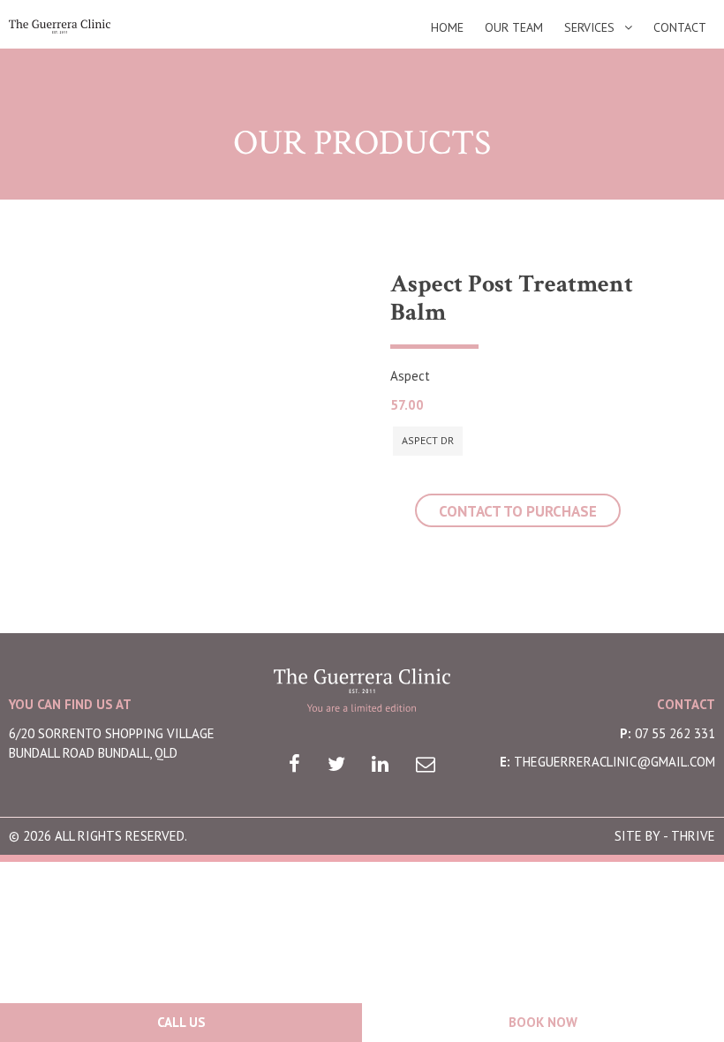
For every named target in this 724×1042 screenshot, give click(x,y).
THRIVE (693, 835)
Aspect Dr (428, 440)
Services (589, 27)
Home (447, 27)
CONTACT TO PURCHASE (518, 511)
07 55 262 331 (675, 733)
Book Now (543, 1022)
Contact (679, 27)
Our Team (514, 27)
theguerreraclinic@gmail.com (614, 761)
